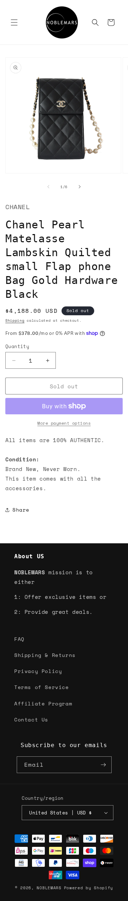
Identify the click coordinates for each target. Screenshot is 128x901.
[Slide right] (79, 187)
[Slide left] (48, 187)
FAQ (19, 639)
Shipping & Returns (45, 655)
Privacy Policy (38, 671)
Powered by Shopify (88, 888)
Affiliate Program (43, 703)
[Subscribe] (103, 764)
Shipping (15, 320)
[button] (14, 22)
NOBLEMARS (49, 888)
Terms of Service (41, 687)
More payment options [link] (64, 423)
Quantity (17, 346)
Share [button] (21, 509)
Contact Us (31, 719)
